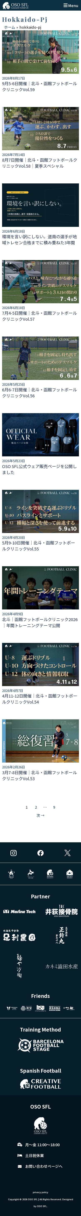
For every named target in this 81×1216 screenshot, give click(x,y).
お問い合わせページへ (44, 1166)
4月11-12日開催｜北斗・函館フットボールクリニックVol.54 (39, 699)
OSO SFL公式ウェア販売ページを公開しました (39, 469)
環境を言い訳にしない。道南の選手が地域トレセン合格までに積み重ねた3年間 (39, 239)
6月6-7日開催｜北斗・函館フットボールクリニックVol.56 (39, 393)
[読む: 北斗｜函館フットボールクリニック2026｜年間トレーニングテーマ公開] (40, 587)
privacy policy (40, 1192)
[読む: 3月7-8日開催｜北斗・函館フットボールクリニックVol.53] (40, 741)
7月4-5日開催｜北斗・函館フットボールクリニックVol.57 (39, 316)
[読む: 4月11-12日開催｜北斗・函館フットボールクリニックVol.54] (40, 664)
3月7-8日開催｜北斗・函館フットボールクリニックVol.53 (39, 775)
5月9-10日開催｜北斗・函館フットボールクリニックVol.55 (38, 546)
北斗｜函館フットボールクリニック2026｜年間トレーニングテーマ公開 (40, 622)
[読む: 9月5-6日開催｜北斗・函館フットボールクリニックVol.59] (40, 52)
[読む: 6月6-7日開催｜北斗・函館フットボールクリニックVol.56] (40, 358)
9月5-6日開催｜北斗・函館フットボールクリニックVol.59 (39, 86)
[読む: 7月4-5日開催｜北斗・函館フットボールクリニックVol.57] (40, 281)
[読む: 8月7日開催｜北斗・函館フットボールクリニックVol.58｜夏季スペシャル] (40, 128)
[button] (70, 5)
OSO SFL (33, 1199)
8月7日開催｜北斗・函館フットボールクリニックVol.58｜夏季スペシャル (39, 163)
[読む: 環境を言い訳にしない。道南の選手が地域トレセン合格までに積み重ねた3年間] (40, 205)
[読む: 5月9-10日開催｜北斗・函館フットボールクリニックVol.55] (40, 511)
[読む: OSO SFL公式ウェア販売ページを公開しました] (40, 434)
